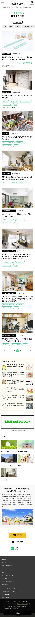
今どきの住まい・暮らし (8, 210)
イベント (4, 568)
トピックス (5, 572)
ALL (4, 26)
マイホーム (6, 63)
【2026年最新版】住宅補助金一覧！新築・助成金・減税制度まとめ (15, 405)
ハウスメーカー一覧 (7, 565)
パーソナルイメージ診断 (8, 588)
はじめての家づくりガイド (9, 591)
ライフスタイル (7, 104)
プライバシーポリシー (8, 581)
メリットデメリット (17, 63)
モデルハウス (5, 562)
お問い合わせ (5, 594)
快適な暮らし (23, 182)
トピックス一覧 (18, 7)
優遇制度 (28, 63)
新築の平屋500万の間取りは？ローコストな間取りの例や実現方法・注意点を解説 (15, 382)
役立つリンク (5, 578)
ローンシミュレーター (8, 575)
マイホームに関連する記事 (26, 7)
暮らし (16, 145)
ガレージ (5, 101)
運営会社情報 (5, 597)
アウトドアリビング (8, 142)
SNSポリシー (5, 585)
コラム (18, 26)
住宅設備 (14, 182)
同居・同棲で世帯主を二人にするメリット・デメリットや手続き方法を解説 (15, 389)
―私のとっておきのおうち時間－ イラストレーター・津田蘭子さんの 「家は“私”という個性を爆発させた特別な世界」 (17, 299)
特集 (11, 26)
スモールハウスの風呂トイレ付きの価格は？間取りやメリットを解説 (15, 397)
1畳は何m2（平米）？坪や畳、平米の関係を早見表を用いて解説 (15, 365)
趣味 (15, 104)
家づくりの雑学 (6, 53)
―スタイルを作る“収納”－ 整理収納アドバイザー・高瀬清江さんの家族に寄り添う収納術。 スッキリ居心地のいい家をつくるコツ (17, 257)
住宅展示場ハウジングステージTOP (8, 7)
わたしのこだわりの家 (8, 220)
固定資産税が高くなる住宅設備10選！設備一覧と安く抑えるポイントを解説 (15, 374)
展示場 (4, 559)
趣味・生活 (5, 133)
